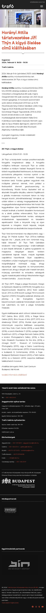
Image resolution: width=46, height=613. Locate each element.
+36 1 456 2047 (21, 462)
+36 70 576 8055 (18, 454)
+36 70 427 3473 (13, 450)
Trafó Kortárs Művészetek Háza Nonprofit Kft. (22, 587)
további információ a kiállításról (14, 375)
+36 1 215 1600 (17, 443)
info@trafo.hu (14, 458)
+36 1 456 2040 (11, 397)
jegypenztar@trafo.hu (31, 443)
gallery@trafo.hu (26, 447)
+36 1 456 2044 (14, 447)
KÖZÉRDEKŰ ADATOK (37, 2)
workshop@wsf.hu (27, 450)
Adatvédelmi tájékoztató (10, 603)
